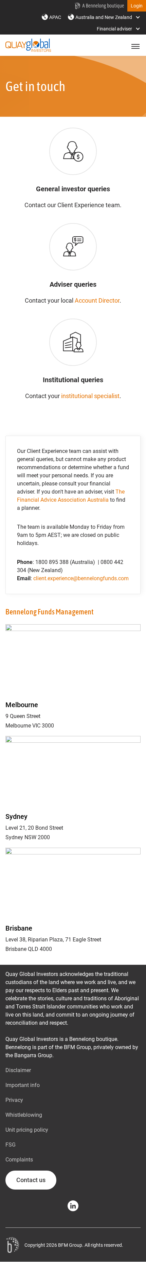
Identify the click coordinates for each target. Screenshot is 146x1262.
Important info (22, 1085)
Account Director (97, 300)
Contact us (30, 1179)
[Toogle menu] (135, 47)
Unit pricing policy (26, 1130)
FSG (10, 1144)
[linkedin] (73, 1205)
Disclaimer (18, 1070)
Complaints (19, 1159)
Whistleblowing (23, 1115)
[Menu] (135, 46)
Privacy (14, 1100)
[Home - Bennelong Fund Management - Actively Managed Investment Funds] (99, 5)
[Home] (12, 1245)
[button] (136, 6)
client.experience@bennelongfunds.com (81, 578)
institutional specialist (90, 395)
